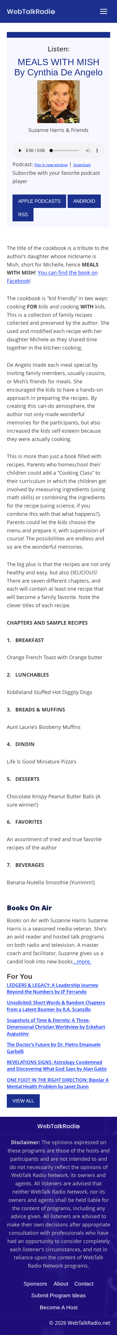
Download (82, 164)
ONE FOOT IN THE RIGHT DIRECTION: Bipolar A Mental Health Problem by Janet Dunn (58, 1083)
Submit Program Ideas (58, 1295)
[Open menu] (103, 11)
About (61, 1284)
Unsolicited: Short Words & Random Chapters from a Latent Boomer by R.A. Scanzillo (56, 1005)
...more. (82, 961)
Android (84, 201)
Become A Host (59, 1307)
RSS (23, 214)
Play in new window (51, 164)
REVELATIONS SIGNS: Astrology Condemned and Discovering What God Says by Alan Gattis (57, 1065)
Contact (83, 1284)
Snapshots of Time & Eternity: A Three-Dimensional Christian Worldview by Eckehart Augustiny (56, 1027)
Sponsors (35, 1284)
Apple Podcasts (39, 201)
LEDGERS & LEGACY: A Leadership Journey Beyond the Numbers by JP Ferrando (52, 988)
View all (23, 1101)
